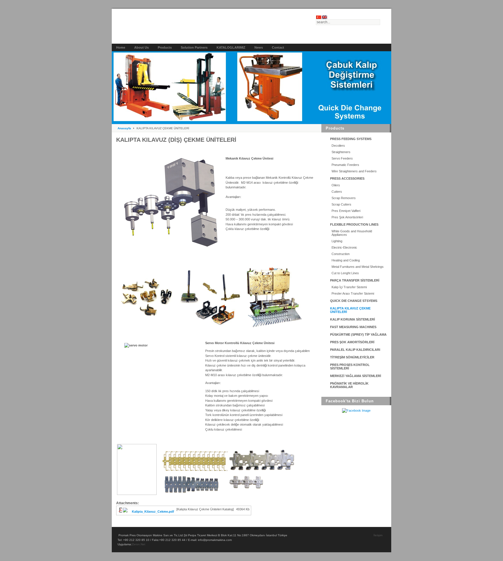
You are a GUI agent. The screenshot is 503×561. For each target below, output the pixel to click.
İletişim (377, 535)
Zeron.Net (138, 544)
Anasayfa (124, 128)
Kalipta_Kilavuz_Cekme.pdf (153, 511)
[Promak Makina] (214, 28)
